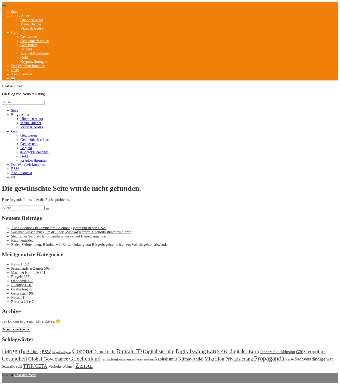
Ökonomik (22, 281)
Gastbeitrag (21, 289)
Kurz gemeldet (22, 240)
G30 (299, 351)
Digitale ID (129, 351)
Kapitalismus (166, 359)
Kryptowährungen (33, 62)
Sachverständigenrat (314, 358)
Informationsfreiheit (143, 359)
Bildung (33, 351)
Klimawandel (191, 358)
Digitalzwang (191, 351)
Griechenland (85, 358)
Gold (24, 57)
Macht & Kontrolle (28, 272)
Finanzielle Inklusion (277, 352)
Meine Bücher (30, 24)
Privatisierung (239, 359)
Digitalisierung (159, 351)
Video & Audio (31, 28)
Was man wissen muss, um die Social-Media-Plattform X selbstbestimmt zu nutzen (71, 232)
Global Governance (48, 359)
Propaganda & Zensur (30, 268)
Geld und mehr (25, 375)
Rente (289, 359)
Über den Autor (31, 20)
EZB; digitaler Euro (238, 351)
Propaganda (269, 358)
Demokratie (104, 351)
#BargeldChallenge (34, 53)
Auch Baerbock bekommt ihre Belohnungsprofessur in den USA (58, 228)
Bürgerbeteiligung (61, 352)
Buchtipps (21, 285)
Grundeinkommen (116, 359)
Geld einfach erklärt (34, 41)
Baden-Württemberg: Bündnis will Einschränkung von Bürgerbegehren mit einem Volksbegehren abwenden (90, 244)
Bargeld (26, 49)
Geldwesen (28, 37)
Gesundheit (14, 358)
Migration (214, 359)
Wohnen (68, 366)
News (20, 264)
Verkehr (55, 366)
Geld (14, 32)
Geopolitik (315, 351)
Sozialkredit (12, 366)
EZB (211, 351)
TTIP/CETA (35, 366)
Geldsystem (28, 45)
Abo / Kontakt (21, 74)
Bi (24, 352)
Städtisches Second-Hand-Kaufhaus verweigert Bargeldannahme (58, 236)
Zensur (84, 365)
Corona (82, 350)
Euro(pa (17, 302)
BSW (15, 70)
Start (14, 12)
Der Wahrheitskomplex (28, 66)
